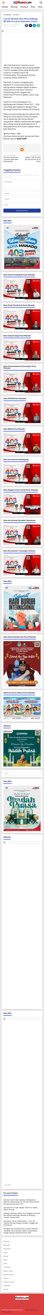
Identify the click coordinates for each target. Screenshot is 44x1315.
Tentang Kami (6, 1312)
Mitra (5, 1260)
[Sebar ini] (26, 25)
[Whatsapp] (38, 25)
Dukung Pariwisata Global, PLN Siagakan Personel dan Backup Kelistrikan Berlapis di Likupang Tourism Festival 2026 (21, 1215)
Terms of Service (31, 1310)
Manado (6, 1241)
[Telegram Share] (34, 25)
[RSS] (22, 149)
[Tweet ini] (30, 25)
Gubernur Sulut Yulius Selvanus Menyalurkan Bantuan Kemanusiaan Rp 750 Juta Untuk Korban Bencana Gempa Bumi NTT (21, 1202)
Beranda (6, 1245)
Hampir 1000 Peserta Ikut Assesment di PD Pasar (33, 158)
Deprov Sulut (8, 1271)
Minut (5, 1253)
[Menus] (3, 2)
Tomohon (6, 26)
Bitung (5, 1289)
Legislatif (6, 1286)
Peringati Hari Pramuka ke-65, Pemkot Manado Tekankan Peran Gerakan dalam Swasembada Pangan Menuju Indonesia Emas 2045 (20, 1231)
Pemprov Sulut (8, 1282)
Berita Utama (8, 1275)
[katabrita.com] (22, 2)
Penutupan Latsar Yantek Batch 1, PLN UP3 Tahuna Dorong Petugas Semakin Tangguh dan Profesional (20, 1223)
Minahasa (7, 1249)
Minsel (5, 1256)
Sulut (5, 1263)
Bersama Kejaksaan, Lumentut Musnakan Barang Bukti (11, 158)
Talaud (6, 1278)
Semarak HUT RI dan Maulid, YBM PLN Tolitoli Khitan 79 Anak (20, 1209)
